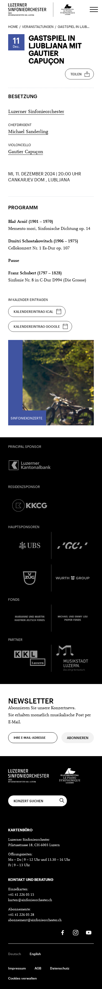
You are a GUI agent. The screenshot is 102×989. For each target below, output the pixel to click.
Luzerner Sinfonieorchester (36, 112)
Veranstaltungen (38, 26)
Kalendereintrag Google (37, 326)
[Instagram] (75, 932)
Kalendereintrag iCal (33, 311)
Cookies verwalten (22, 978)
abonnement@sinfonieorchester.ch (34, 920)
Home (13, 26)
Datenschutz (59, 968)
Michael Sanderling (28, 132)
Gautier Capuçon (25, 152)
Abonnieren (77, 738)
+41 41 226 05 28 (21, 915)
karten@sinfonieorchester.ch (30, 900)
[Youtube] (89, 932)
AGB (38, 968)
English (35, 954)
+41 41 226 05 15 (21, 895)
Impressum (17, 968)
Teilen (76, 74)
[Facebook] (62, 932)
